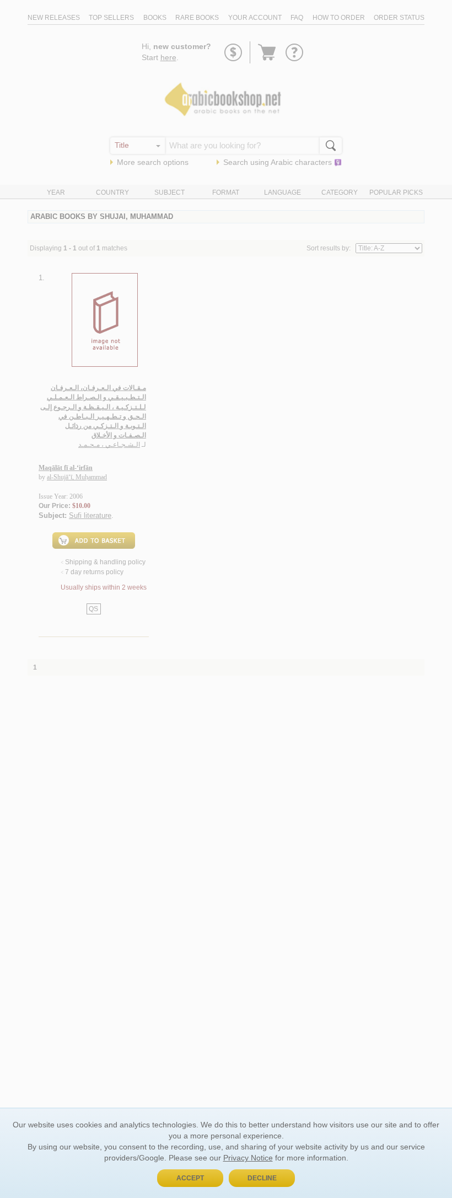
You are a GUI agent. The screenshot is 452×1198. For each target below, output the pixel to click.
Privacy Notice (248, 1157)
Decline (262, 1178)
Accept (190, 1178)
